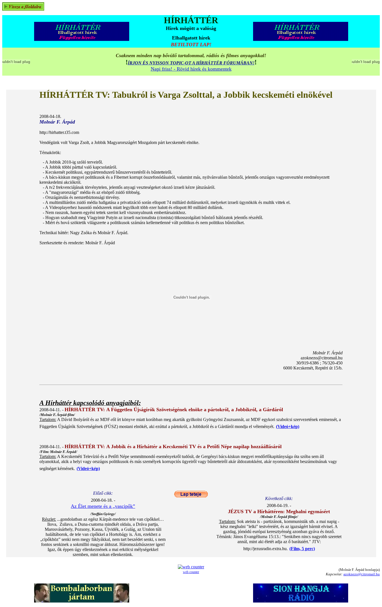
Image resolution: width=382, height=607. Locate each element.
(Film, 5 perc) (302, 548)
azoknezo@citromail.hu (361, 574)
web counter (191, 572)
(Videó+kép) (287, 426)
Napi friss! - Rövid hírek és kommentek (191, 69)
